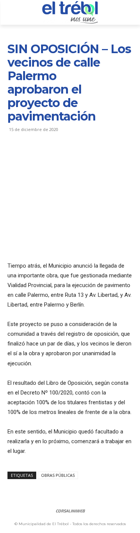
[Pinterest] (49, 156)
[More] (84, 156)
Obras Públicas (58, 475)
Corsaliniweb (70, 511)
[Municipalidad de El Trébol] (70, 12)
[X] (32, 156)
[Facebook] (14, 156)
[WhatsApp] (66, 156)
